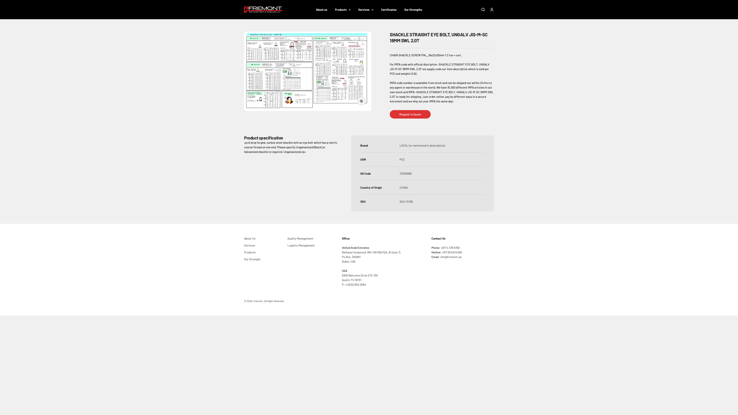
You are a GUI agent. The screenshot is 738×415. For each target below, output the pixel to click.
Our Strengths (413, 9)
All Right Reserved (274, 301)
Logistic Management (301, 245)
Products (341, 9)
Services (364, 9)
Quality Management (300, 238)
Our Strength (252, 259)
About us (321, 9)
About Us (249, 238)
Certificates (389, 9)
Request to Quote (410, 114)
